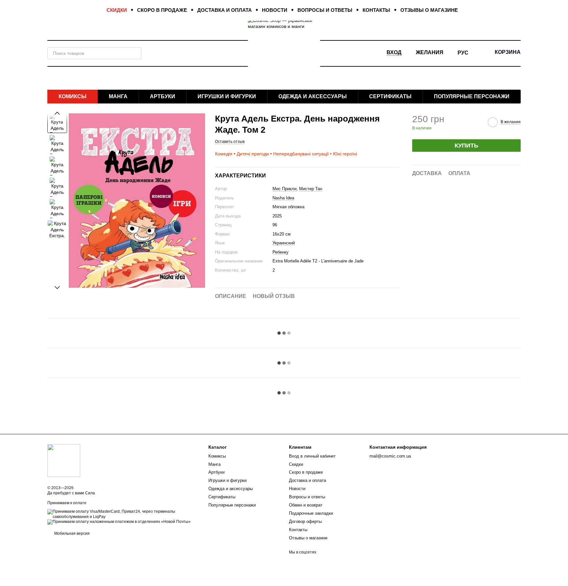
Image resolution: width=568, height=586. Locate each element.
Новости (274, 10)
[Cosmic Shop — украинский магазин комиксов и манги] (63, 460)
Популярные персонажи (471, 96)
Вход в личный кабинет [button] (312, 456)
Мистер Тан (310, 188)
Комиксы (72, 96)
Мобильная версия (71, 533)
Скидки (116, 10)
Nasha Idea (283, 197)
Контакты (376, 10)
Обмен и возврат (305, 505)
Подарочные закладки (311, 513)
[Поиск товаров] (135, 53)
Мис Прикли (284, 188)
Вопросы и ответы (324, 10)
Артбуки (162, 96)
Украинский (283, 242)
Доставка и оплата (224, 10)
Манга (118, 96)
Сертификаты (390, 96)
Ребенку (280, 252)
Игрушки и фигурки (227, 96)
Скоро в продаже (162, 10)
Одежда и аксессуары (312, 96)
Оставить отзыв (230, 141)
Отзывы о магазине (429, 10)
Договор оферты (305, 521)
